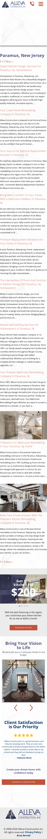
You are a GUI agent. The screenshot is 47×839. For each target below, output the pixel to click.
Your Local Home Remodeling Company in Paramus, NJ (17, 112)
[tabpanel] (23, 602)
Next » (9, 61)
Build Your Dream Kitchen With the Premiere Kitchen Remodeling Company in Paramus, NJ (21, 519)
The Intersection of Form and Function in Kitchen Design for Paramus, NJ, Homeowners (23, 284)
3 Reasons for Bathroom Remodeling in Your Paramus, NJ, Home (22, 444)
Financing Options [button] (23, 627)
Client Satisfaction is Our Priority (23, 724)
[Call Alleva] (32, 3)
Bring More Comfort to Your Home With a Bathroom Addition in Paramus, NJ (23, 198)
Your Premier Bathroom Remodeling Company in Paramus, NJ (22, 374)
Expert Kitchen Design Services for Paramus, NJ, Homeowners (20, 68)
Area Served (23, 835)
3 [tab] (25, 607)
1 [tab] (20, 607)
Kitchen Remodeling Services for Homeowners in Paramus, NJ (19, 326)
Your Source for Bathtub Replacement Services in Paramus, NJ (23, 153)
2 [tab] (23, 607)
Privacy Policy (33, 832)
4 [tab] (28, 607)
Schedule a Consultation (23, 782)
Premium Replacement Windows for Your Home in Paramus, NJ (21, 241)
